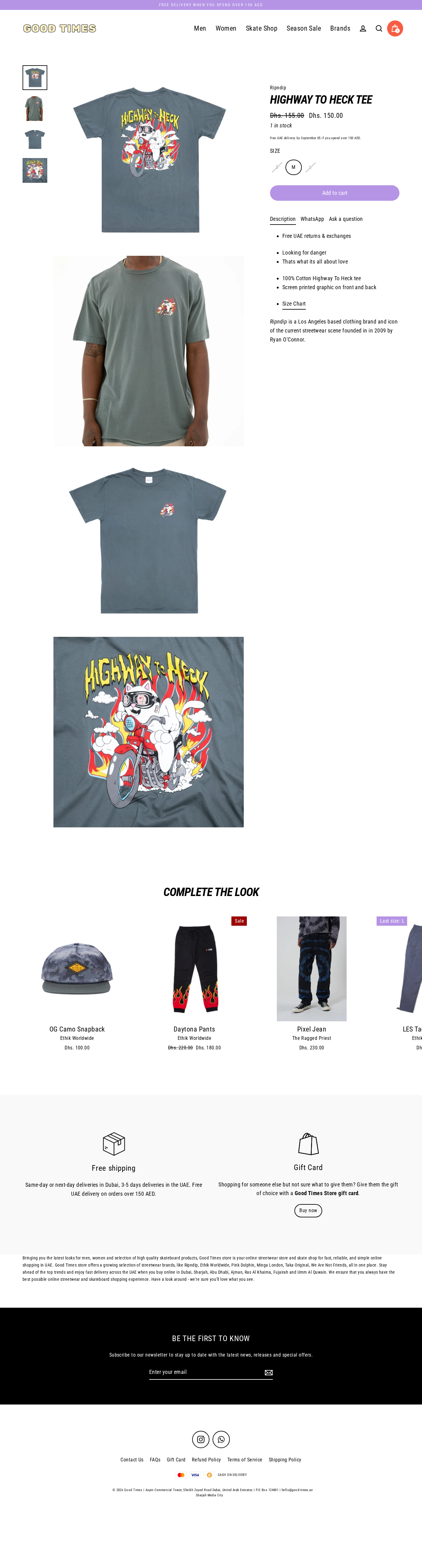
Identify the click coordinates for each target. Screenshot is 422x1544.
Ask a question (346, 219)
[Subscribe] (268, 1372)
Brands (340, 28)
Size (275, 151)
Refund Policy (206, 1460)
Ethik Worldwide (77, 1038)
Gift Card (176, 1460)
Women (226, 28)
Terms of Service (245, 1460)
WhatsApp (312, 219)
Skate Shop (262, 28)
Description (283, 219)
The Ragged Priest (311, 1038)
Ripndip (278, 88)
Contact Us (132, 1460)
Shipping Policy (285, 1460)
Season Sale (304, 28)
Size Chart (294, 303)
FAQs (155, 1460)
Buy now (308, 1210)
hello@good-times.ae (297, 1490)
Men (200, 28)
